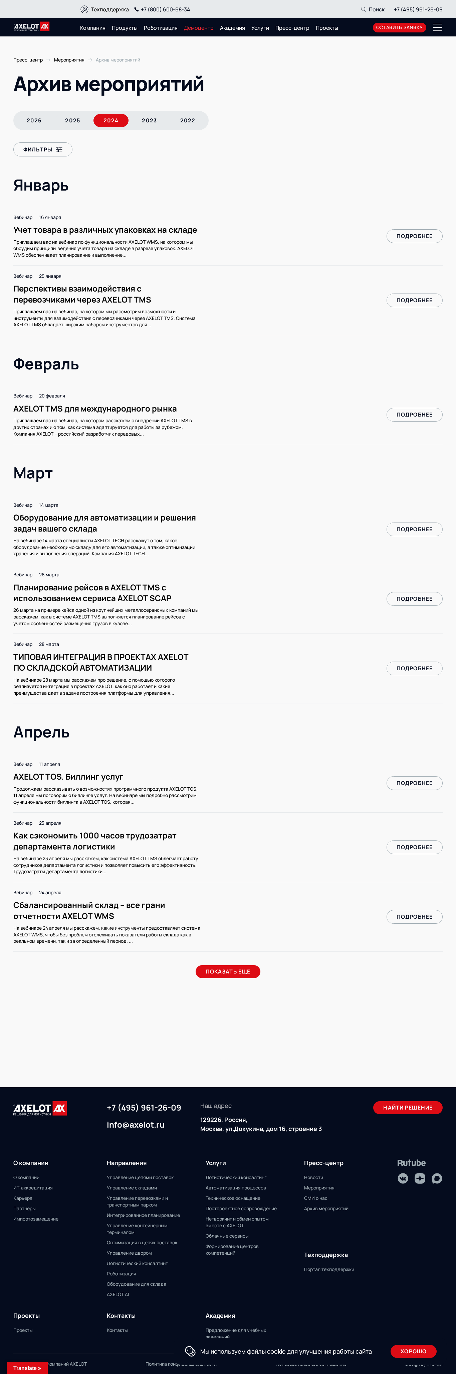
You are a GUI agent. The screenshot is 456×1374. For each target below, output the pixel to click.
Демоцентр (199, 27)
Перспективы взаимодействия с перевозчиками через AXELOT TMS (82, 294)
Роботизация (161, 27)
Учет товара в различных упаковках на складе (105, 229)
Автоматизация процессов (236, 1187)
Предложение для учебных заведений (236, 1333)
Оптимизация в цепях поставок (142, 1242)
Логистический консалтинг (137, 1263)
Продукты (125, 27)
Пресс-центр (292, 27)
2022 (187, 120)
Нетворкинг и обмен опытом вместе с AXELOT (237, 1222)
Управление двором (129, 1253)
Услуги (260, 27)
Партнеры (24, 1208)
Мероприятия (319, 1187)
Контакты (117, 1330)
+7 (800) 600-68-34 (165, 9)
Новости (313, 1177)
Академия (232, 27)
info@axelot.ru (136, 1125)
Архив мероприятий (326, 1208)
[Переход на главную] (31, 26)
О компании (26, 1177)
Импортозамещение (35, 1219)
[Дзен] (420, 1178)
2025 (72, 120)
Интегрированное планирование (143, 1215)
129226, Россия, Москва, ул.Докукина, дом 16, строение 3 (261, 1124)
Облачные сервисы (227, 1236)
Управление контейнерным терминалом (137, 1228)
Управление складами (132, 1187)
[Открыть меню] (438, 27)
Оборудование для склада (136, 1284)
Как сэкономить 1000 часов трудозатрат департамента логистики (95, 840)
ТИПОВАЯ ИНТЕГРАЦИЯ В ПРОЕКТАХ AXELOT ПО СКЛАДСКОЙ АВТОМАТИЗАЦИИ (100, 662)
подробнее (415, 236)
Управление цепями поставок (140, 1177)
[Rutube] (412, 1162)
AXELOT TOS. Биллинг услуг (68, 776)
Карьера (22, 1198)
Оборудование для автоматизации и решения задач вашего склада (104, 523)
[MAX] (437, 1178)
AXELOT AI (118, 1294)
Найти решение (408, 1107)
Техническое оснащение (233, 1198)
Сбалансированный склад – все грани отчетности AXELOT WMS (89, 910)
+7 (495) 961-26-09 (418, 9)
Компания (92, 27)
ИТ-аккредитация (33, 1187)
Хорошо (414, 1351)
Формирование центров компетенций (232, 1249)
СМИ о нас (315, 1198)
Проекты (327, 27)
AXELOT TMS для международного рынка (95, 408)
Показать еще (228, 971)
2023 (149, 120)
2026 (34, 120)
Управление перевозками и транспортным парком (137, 1201)
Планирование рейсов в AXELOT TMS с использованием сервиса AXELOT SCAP (92, 592)
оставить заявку (399, 27)
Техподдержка (110, 9)
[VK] (403, 1178)
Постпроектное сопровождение (241, 1208)
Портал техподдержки (329, 1269)
